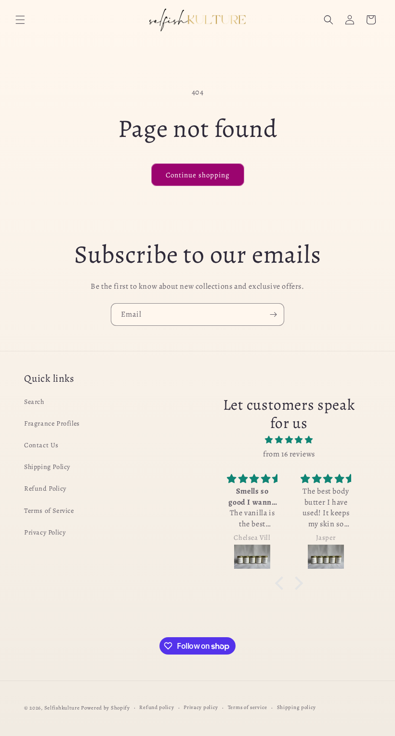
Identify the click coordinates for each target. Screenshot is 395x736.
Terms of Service (49, 510)
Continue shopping (198, 175)
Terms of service (247, 707)
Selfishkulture (62, 707)
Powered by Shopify (105, 707)
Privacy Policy (45, 532)
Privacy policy (201, 707)
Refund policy (156, 707)
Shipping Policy (47, 466)
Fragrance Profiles (52, 423)
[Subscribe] (273, 314)
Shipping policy (296, 707)
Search (34, 401)
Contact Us (41, 445)
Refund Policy (45, 488)
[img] (289, 440)
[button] (20, 19)
